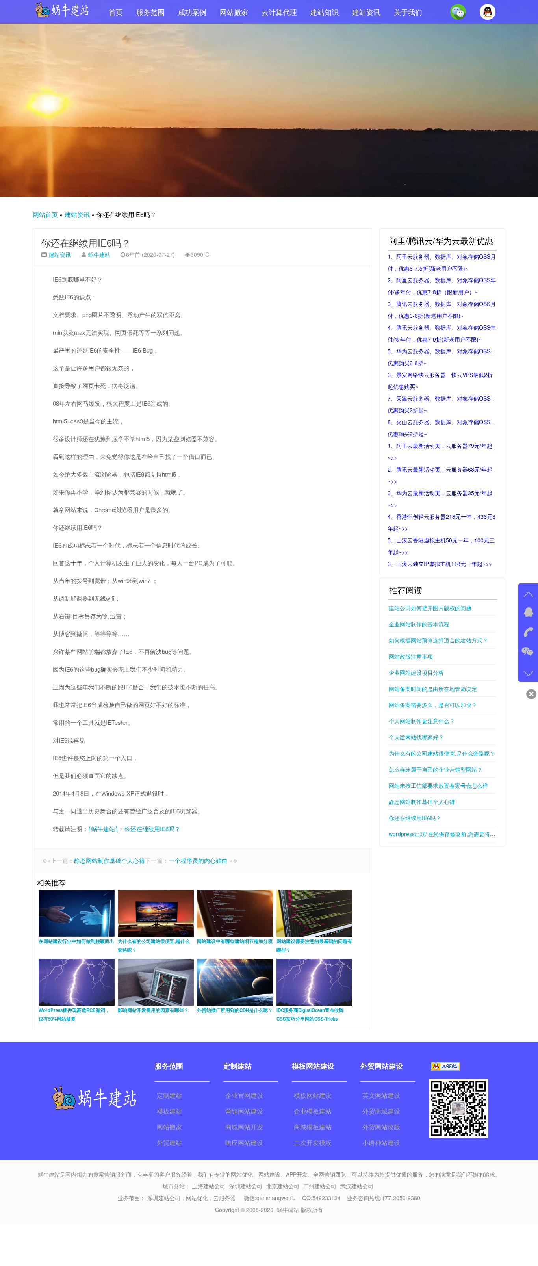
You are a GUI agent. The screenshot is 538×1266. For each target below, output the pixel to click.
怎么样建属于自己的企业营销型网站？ (435, 769)
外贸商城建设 (381, 1111)
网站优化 (197, 1198)
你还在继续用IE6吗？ (86, 242)
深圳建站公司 (245, 1186)
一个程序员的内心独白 (198, 860)
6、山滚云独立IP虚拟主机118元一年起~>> (440, 564)
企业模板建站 (313, 1111)
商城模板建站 (313, 1126)
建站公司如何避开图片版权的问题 (430, 608)
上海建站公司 (208, 1186)
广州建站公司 (319, 1186)
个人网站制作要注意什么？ (422, 721)
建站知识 (324, 12)
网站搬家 (234, 12)
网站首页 (45, 214)
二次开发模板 (313, 1142)
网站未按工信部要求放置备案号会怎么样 (438, 785)
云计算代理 (279, 12)
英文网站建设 (381, 1095)
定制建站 (169, 1095)
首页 (116, 12)
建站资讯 (366, 12)
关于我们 (408, 12)
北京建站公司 (282, 1186)
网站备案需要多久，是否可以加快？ (433, 705)
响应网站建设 (244, 1142)
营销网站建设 (244, 1111)
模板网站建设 (313, 1095)
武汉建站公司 (356, 1186)
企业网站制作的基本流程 (419, 624)
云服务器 (224, 1198)
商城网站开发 (244, 1126)
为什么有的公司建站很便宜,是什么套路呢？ (442, 753)
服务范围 (150, 12)
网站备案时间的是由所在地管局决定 (433, 688)
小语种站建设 (381, 1142)
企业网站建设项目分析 (416, 672)
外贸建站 (169, 1142)
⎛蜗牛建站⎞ (103, 828)
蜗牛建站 (99, 254)
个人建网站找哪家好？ (416, 737)
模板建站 (169, 1111)
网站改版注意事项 (411, 656)
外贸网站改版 (381, 1126)
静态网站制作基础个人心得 (109, 860)
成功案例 (192, 12)
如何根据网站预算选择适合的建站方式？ (438, 640)
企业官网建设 (244, 1095)
